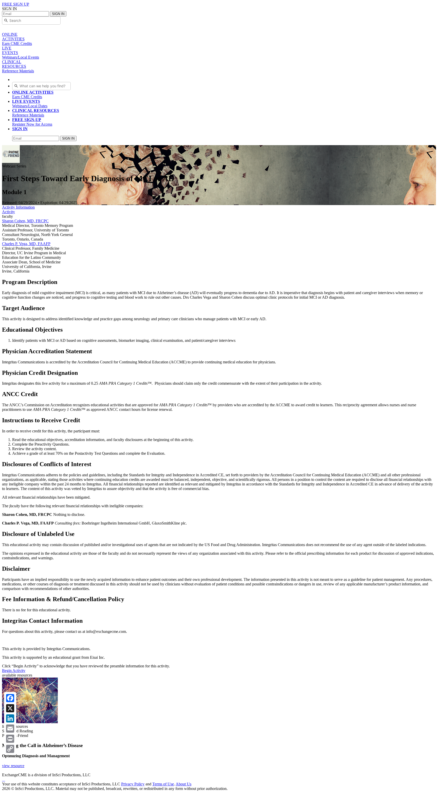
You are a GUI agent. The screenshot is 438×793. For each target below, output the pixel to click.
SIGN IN (58, 14)
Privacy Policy (132, 784)
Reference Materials (35, 112)
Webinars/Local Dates (29, 103)
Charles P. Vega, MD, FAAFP (26, 244)
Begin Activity (13, 670)
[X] (10, 708)
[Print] (10, 739)
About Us (183, 784)
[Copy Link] (10, 749)
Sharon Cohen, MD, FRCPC (25, 221)
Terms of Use (163, 784)
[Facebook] (10, 698)
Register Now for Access (32, 121)
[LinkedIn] (10, 718)
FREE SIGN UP (15, 4)
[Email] (10, 728)
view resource (13, 766)
